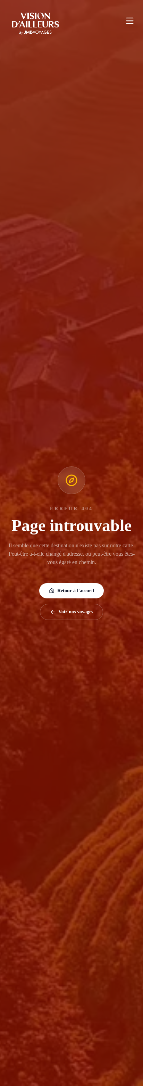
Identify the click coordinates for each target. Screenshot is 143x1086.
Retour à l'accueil (75, 590)
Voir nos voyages (75, 611)
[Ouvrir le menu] (130, 21)
